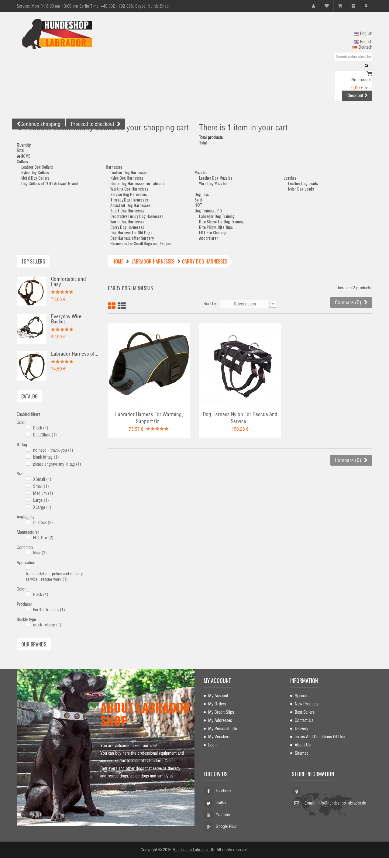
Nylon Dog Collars (35, 172)
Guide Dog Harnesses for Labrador (138, 183)
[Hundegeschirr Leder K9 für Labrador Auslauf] (31, 366)
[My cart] (340, 6)
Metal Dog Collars (35, 177)
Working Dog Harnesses (129, 188)
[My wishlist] (326, 6)
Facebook (223, 791)
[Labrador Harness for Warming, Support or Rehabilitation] (149, 363)
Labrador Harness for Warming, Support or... (149, 418)
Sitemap (301, 753)
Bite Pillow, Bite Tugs (216, 227)
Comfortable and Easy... (68, 282)
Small (41, 486)
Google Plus (226, 826)
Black (40, 428)
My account (217, 680)
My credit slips (221, 712)
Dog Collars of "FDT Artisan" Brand (49, 183)
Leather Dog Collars (37, 167)
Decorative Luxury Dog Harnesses (136, 216)
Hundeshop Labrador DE (193, 850)
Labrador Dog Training (217, 216)
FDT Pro (43, 537)
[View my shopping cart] (369, 74)
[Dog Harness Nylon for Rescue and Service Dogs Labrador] (240, 363)
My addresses (220, 720)
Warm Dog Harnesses (127, 221)
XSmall (42, 479)
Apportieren (208, 238)
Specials (301, 695)
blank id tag (46, 457)
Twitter (221, 802)
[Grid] (111, 305)
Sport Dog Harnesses (127, 210)
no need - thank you (53, 450)
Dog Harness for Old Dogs (131, 232)
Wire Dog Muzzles (213, 183)
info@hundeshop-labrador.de (342, 803)
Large (41, 500)
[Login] (366, 6)
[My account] (313, 6)
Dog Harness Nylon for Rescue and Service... (240, 418)
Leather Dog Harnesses (128, 172)
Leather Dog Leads (303, 183)
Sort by (210, 303)
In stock (43, 522)
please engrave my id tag (57, 464)
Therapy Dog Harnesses (129, 199)
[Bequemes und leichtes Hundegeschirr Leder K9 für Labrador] (31, 291)
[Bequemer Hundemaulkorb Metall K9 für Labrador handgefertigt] (31, 328)
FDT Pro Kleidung (212, 232)
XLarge (42, 507)
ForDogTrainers (49, 609)
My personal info (222, 728)
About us (303, 745)
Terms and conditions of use (320, 736)
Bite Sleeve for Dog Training (221, 221)
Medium (43, 493)
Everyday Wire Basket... (66, 319)
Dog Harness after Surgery (131, 238)
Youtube (223, 814)
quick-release (47, 625)
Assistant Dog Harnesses (130, 205)
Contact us (304, 720)
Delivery (301, 728)
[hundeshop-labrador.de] (73, 34)
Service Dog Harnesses (128, 194)
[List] (122, 305)
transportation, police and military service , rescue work (54, 576)
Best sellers (305, 712)
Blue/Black (45, 435)
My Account (218, 695)
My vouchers (219, 736)
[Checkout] (353, 6)
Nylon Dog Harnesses (126, 177)
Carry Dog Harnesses (127, 227)
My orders (217, 704)
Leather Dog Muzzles (215, 177)
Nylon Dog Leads (301, 188)
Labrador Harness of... (74, 353)
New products (306, 704)
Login (213, 745)
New (40, 553)
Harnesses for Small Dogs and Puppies (141, 243)
